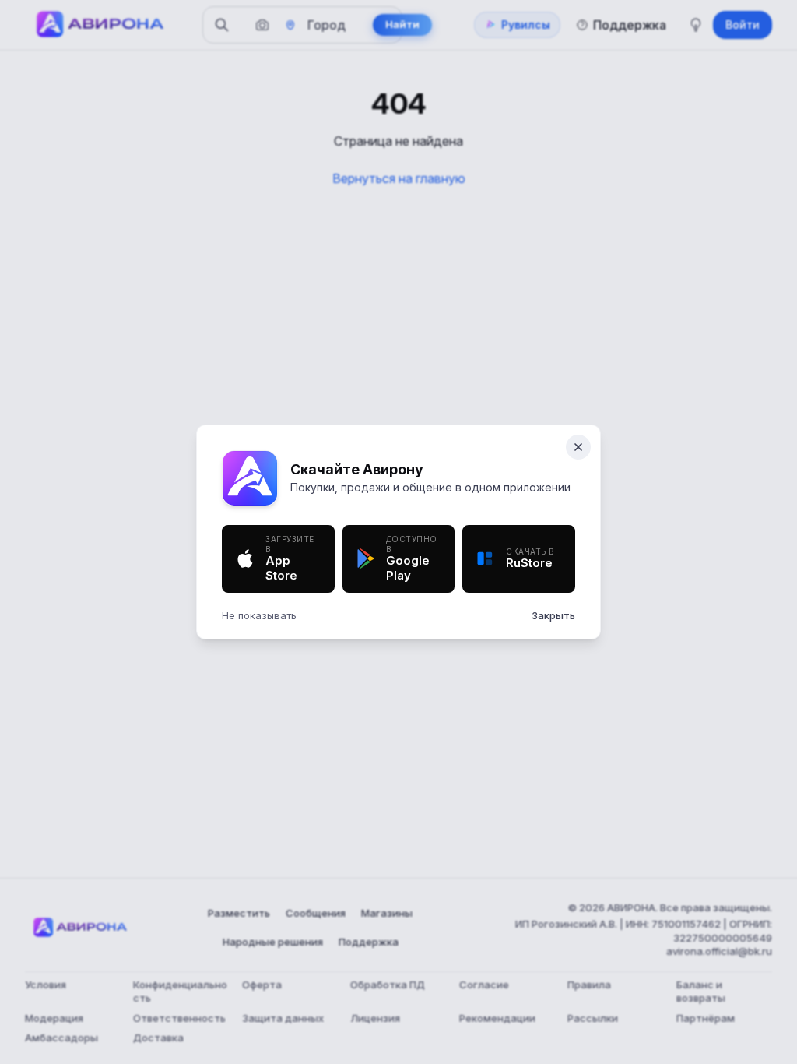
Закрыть (553, 615)
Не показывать (259, 615)
